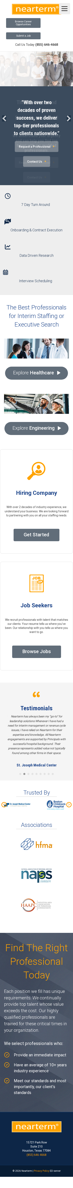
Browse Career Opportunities (23, 23)
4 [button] (32, 760)
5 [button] (36, 760)
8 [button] (49, 760)
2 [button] (24, 760)
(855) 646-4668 (36, 1141)
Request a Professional (34, 146)
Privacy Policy (41, 1157)
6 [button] (41, 760)
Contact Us (34, 161)
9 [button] (53, 760)
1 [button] (20, 760)
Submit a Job (23, 35)
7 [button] (45, 760)
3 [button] (28, 760)
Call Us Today (36, 44)
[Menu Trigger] (64, 8)
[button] (4, 118)
